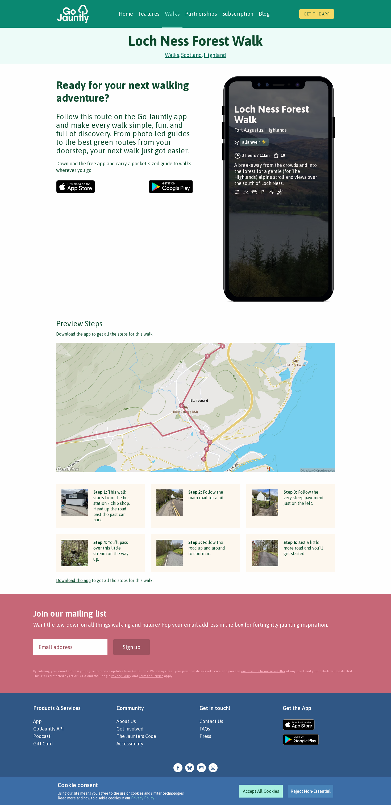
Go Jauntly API (48, 729)
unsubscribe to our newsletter (263, 671)
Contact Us (211, 721)
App (37, 721)
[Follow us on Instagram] (213, 767)
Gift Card (43, 743)
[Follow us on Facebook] (177, 767)
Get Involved (130, 729)
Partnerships (201, 14)
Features (149, 14)
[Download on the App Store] (75, 186)
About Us (126, 721)
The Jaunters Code (136, 736)
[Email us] (201, 767)
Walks (172, 14)
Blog (264, 14)
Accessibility (130, 743)
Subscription (237, 14)
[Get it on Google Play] (171, 186)
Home (126, 14)
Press (205, 736)
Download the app (73, 334)
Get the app (317, 14)
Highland (215, 55)
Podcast (42, 736)
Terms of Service (151, 676)
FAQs (204, 729)
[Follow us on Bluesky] (189, 767)
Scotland (191, 55)
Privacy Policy (142, 798)
